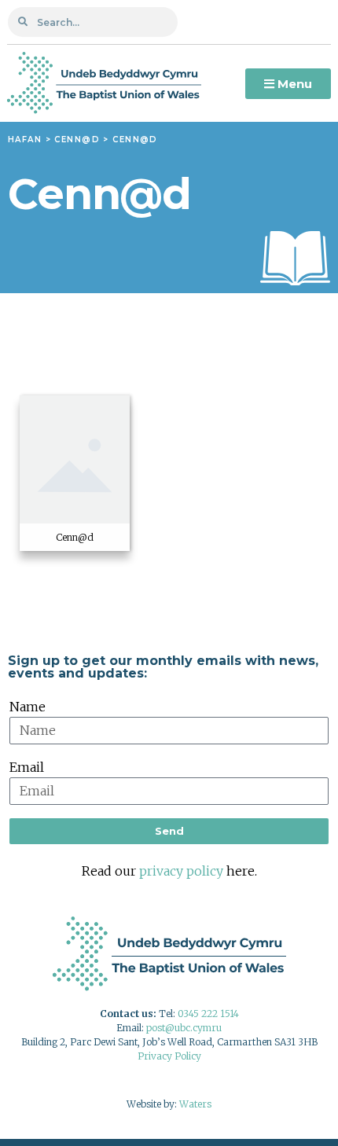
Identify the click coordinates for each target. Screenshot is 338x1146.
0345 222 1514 (208, 1013)
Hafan (25, 139)
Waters (195, 1104)
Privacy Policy (169, 1056)
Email (26, 767)
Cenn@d (77, 139)
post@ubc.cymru (184, 1028)
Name (27, 706)
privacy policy (181, 871)
